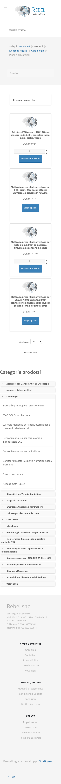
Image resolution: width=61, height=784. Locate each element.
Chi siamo (30, 649)
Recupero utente (30, 732)
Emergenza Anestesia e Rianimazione (25, 506)
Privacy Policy (30, 660)
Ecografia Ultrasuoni (17, 500)
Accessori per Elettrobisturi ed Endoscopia (28, 383)
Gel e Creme (12, 519)
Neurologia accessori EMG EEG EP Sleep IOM (29, 558)
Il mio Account (30, 727)
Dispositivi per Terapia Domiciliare (24, 494)
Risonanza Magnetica (17, 571)
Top (12, 776)
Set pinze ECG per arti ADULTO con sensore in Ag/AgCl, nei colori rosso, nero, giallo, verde (30, 135)
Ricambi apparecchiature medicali (24, 564)
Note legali (30, 670)
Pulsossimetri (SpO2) (14, 483)
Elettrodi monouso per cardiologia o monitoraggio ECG (22, 439)
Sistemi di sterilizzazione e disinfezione (26, 577)
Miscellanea (12, 526)
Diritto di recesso (30, 704)
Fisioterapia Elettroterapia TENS (23, 513)
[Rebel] (30, 11)
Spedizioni (30, 699)
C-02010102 (30, 254)
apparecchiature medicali (19, 390)
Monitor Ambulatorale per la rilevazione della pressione (27, 462)
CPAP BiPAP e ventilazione (16, 415)
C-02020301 (30, 144)
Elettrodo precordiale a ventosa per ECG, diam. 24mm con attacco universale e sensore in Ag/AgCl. (30, 189)
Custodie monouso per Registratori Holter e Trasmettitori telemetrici (26, 426)
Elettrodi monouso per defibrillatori (21, 451)
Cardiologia (12, 396)
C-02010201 (30, 312)
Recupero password (30, 737)
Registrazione (30, 722)
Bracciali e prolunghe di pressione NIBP (23, 405)
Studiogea (45, 761)
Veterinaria (12, 583)
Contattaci (30, 655)
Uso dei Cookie (30, 665)
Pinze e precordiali (24, 100)
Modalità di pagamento (30, 688)
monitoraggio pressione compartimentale (27, 532)
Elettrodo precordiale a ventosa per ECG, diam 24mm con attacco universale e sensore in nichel (30, 244)
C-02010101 (30, 199)
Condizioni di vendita (30, 693)
